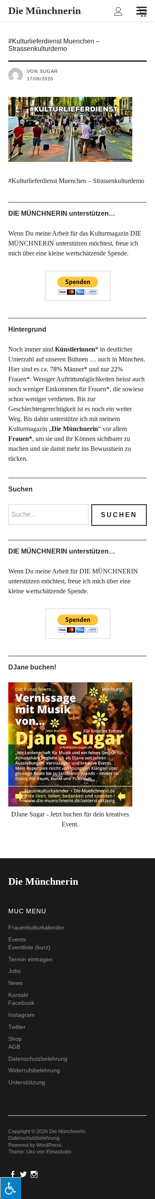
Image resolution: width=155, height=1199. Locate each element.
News (15, 983)
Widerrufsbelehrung (34, 1070)
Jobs (14, 971)
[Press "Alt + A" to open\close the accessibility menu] (10, 1188)
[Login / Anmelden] (118, 12)
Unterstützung (26, 1082)
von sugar (42, 71)
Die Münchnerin (44, 10)
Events (17, 939)
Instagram (21, 1014)
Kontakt (18, 995)
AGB (14, 1046)
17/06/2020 (40, 78)
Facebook (21, 1002)
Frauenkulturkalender (36, 927)
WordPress (48, 1145)
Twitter (17, 1026)
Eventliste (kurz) (29, 947)
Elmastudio (59, 1152)
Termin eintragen (30, 959)
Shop (15, 1038)
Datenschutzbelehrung (37, 1058)
